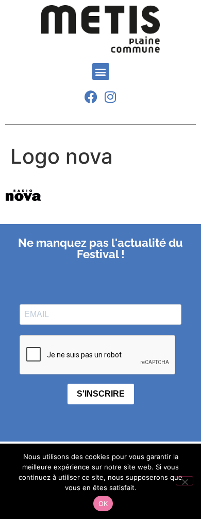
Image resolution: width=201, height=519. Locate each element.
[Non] (184, 480)
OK (103, 503)
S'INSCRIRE (101, 393)
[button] (100, 71)
